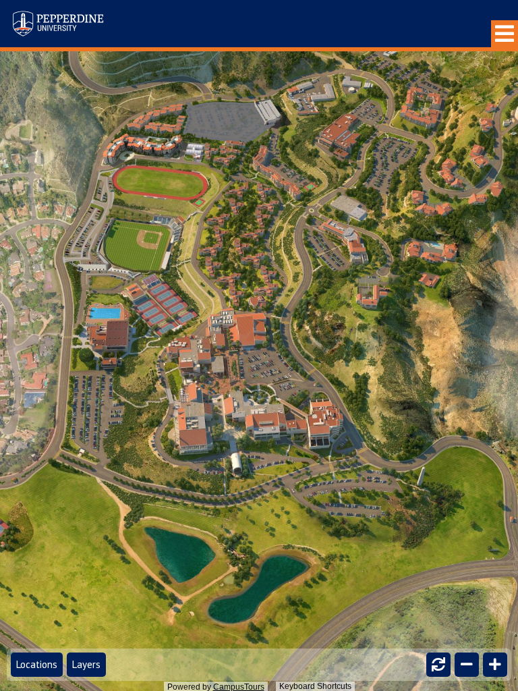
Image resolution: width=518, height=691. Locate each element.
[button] (504, 33)
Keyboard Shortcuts (315, 686)
